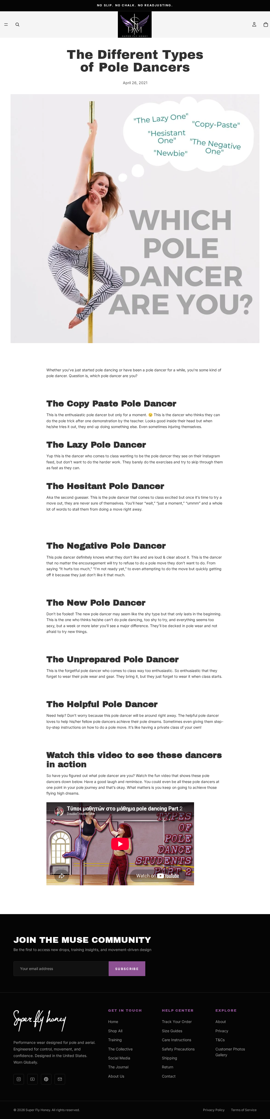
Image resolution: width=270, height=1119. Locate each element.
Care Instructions (176, 1040)
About (220, 1021)
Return (167, 1067)
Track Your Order (177, 1021)
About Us (116, 1076)
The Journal (118, 1067)
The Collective (120, 1049)
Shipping (169, 1058)
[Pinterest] (46, 1079)
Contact (169, 1076)
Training (115, 1040)
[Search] (17, 24)
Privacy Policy (214, 1110)
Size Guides (172, 1031)
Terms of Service (244, 1110)
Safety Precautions (178, 1049)
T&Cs (220, 1040)
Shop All (115, 1031)
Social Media (119, 1058)
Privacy (221, 1031)
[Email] (60, 1079)
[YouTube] (32, 1079)
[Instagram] (18, 1079)
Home (113, 1021)
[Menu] (6, 24)
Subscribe (127, 969)
